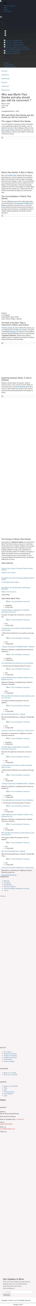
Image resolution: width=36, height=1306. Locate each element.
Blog (5, 1090)
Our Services (20, 45)
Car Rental (19, 35)
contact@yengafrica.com (7, 1129)
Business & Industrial (10, 1054)
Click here (21, 1119)
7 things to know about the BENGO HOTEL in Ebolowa (17, 647)
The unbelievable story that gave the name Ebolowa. (17, 663)
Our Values (19, 43)
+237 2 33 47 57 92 (6, 1124)
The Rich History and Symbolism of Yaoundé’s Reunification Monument (15, 611)
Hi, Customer (8, 11)
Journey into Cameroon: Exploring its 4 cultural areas (17, 730)
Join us (18, 51)
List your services (9, 1092)
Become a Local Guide (11, 1086)
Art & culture (7, 1052)
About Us (19, 40)
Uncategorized (5, 111)
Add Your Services (9, 6)
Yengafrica (15, 1300)
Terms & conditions (22, 47)
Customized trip (9, 58)
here (13, 559)
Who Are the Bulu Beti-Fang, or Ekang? (13, 714)
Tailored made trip (21, 33)
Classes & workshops (10, 1056)
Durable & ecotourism (10, 1057)
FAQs (5, 1088)
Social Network (8, 1094)
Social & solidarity (9, 1061)
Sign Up (6, 9)
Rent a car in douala (10, 1073)
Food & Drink (8, 1059)
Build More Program (10, 60)
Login (5, 8)
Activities (7, 56)
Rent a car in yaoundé (10, 1075)
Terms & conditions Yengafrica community (16, 49)
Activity (18, 31)
